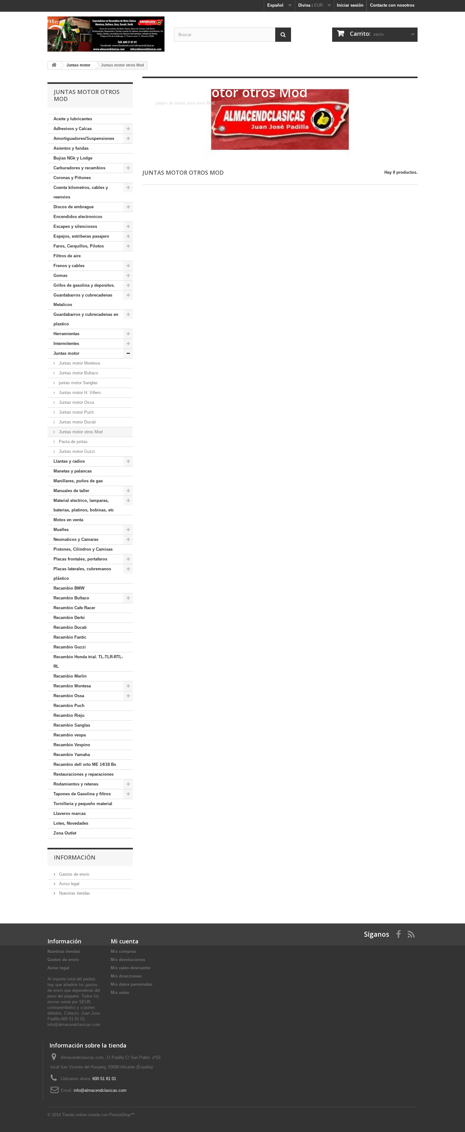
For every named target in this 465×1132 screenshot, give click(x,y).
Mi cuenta (125, 941)
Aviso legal (68, 883)
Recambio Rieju (68, 715)
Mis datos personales (131, 984)
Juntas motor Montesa (79, 363)
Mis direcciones (126, 976)
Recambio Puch (68, 705)
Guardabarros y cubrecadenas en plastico (85, 319)
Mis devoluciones (128, 959)
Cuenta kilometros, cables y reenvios (80, 192)
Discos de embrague (73, 206)
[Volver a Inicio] (54, 65)
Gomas (60, 275)
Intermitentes (66, 343)
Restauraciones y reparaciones (83, 774)
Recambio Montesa (72, 686)
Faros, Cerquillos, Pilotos (78, 246)
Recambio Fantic (69, 637)
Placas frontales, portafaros (80, 559)
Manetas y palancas (72, 471)
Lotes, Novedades (70, 823)
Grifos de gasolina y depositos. (84, 285)
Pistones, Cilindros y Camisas (83, 549)
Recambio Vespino (71, 744)
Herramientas (66, 333)
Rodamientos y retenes (75, 784)
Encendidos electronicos (77, 216)
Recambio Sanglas (71, 725)
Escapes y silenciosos (75, 226)
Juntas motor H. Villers (79, 392)
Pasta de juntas (73, 441)
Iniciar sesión (350, 5)
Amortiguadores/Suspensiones (83, 138)
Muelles (61, 529)
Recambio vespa (69, 735)
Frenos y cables (68, 265)
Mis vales (120, 992)
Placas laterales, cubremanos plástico (82, 573)
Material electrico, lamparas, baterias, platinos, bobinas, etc (83, 505)
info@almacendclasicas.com (100, 1090)
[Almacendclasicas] (105, 34)
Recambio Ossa (68, 695)
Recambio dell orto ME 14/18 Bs (84, 764)
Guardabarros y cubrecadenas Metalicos (82, 300)
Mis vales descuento (131, 968)
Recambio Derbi (69, 617)
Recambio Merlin (70, 676)
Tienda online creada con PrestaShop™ (98, 1114)
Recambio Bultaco (71, 598)
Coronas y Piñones (72, 177)
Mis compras (123, 951)
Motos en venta (68, 519)
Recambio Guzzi (69, 647)
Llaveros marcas (69, 813)
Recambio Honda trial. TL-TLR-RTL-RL (88, 661)
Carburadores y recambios (79, 168)
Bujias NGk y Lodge (72, 158)
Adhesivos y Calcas (72, 128)
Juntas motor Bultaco (78, 373)
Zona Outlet (64, 833)
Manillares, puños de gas (78, 480)
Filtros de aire (67, 255)
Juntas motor (66, 353)
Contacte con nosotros (392, 5)
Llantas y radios (69, 461)
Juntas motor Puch (76, 412)
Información (75, 857)
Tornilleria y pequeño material (82, 803)
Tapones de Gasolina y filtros (82, 793)
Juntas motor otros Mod (80, 431)
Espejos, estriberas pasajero (81, 236)
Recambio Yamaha (71, 754)
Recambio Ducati (70, 627)
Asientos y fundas (71, 148)
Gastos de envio (73, 874)
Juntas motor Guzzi (76, 451)
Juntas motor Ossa (76, 402)
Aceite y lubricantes (72, 118)
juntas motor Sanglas (78, 382)
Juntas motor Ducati (77, 422)
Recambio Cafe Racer (74, 607)
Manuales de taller (71, 490)
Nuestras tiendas (74, 893)
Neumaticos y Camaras (75, 539)
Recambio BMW (68, 588)
